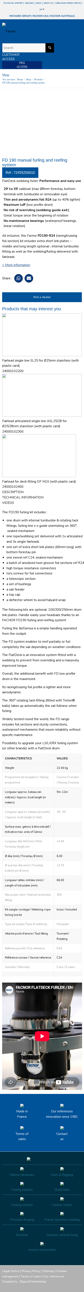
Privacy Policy (31, 1271)
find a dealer (42, 297)
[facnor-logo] (30, 31)
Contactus (62, 1136)
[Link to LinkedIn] (78, 1286)
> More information (16, 265)
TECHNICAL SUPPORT (13, 3)
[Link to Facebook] (53, 1286)
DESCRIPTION (12, 492)
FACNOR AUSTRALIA (62, 16)
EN (41, 9)
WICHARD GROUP (20, 16)
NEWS (38, 3)
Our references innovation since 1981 (62, 1114)
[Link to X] (72, 1286)
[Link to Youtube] (65, 1286)
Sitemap (48, 1271)
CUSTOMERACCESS (10, 57)
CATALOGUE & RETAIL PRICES (68, 3)
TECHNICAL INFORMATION (23, 497)
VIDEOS (8, 503)
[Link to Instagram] (59, 1286)
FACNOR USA (40, 16)
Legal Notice (10, 1271)
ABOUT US (48, 3)
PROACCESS (22, 65)
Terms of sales (22, 1136)
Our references (53, 1276)
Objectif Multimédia (33, 1282)
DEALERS (29, 3)
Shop (5, 75)
